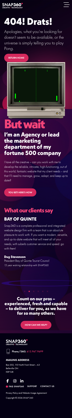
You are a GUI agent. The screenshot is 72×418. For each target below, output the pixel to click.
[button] (24, 291)
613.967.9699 (35, 351)
